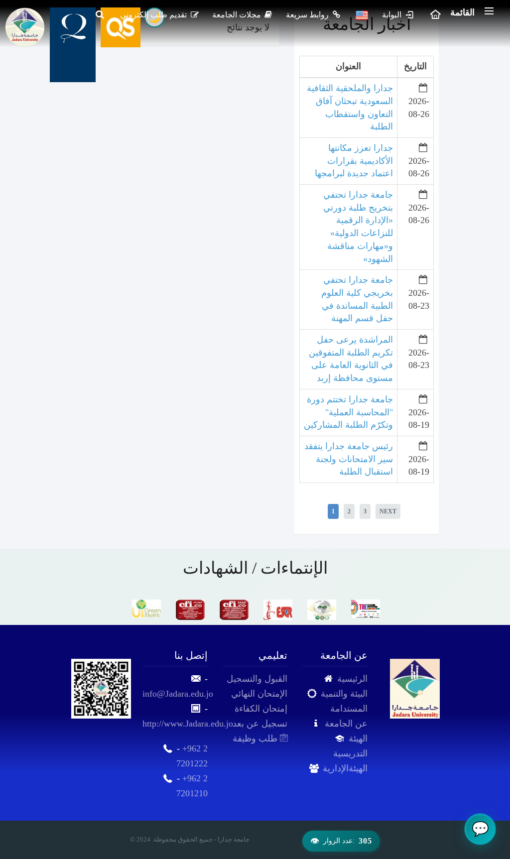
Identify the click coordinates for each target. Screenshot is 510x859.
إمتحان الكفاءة (261, 709)
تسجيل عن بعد (260, 724)
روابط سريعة (308, 14)
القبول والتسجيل (257, 679)
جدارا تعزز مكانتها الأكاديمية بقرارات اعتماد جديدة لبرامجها (354, 160)
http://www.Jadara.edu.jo (187, 724)
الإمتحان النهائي (259, 694)
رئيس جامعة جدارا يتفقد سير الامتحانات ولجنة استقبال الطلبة (348, 459)
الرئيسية (352, 679)
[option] (146, 609)
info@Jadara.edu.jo (177, 694)
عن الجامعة (346, 724)
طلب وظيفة (256, 738)
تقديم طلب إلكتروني (154, 14)
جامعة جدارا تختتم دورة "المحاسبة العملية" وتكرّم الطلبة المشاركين (348, 412)
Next (388, 511)
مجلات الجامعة (237, 14)
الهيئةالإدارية (345, 768)
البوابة (392, 14)
